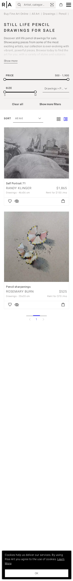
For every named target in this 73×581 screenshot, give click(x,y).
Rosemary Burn (20, 291)
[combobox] (26, 118)
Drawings (49, 13)
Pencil (63, 13)
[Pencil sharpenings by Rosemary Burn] (36, 247)
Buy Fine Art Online (16, 13)
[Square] (58, 119)
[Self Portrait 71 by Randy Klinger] (36, 153)
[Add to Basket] (63, 201)
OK (36, 573)
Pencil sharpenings (18, 286)
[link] (52, 4)
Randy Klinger (19, 188)
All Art (36, 13)
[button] (68, 5)
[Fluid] (65, 119)
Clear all (17, 104)
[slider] (5, 79)
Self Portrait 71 (16, 183)
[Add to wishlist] (10, 201)
